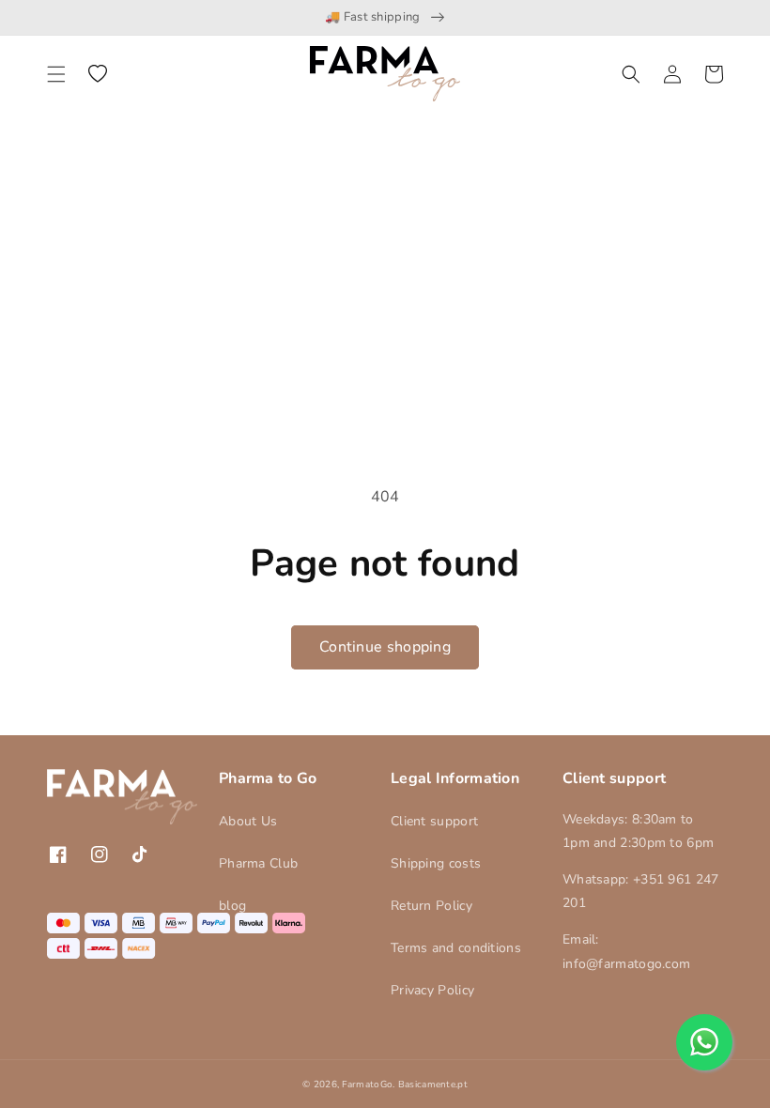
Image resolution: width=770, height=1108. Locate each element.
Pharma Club (258, 863)
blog (232, 906)
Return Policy (431, 906)
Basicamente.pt (433, 1084)
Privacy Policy (432, 990)
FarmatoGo (367, 1084)
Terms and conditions (456, 948)
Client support (434, 821)
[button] (56, 74)
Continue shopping (385, 647)
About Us (248, 821)
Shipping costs (436, 863)
